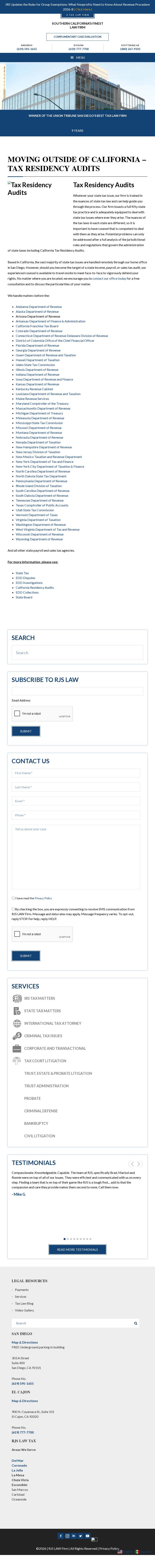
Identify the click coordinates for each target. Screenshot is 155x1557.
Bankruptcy (36, 1123)
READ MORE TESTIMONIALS (77, 1249)
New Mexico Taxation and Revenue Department (49, 457)
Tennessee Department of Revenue (40, 500)
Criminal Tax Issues (43, 1036)
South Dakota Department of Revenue (42, 495)
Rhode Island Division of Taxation (39, 486)
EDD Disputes (25, 578)
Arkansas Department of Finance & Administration (50, 321)
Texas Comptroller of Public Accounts (42, 505)
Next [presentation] (139, 1164)
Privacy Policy (43, 898)
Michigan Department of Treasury (39, 413)
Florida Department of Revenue (37, 345)
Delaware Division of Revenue (87, 336)
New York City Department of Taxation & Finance (50, 466)
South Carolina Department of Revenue (42, 491)
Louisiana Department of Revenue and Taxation (48, 394)
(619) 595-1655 (27, 49)
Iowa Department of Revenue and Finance (44, 379)
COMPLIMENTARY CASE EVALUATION (77, 36)
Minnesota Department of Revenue (40, 418)
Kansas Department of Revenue (37, 384)
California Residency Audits (35, 587)
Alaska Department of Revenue (37, 311)
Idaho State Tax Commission (35, 365)
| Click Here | (83, 9)
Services (20, 1296)
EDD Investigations (29, 583)
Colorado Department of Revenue (39, 331)
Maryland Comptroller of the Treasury (42, 403)
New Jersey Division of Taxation (38, 452)
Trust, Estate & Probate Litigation (58, 1073)
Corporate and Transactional (55, 1048)
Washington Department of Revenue (41, 524)
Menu (80, 57)
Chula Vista (20, 1480)
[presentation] (42, 934)
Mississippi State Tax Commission (39, 423)
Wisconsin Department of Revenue (40, 534)
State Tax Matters (42, 1011)
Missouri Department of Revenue (39, 428)
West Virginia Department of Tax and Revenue (48, 529)
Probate (32, 1098)
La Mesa (18, 1475)
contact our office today (110, 278)
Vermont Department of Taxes (37, 515)
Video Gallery (24, 1310)
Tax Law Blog (24, 1303)
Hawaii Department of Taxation (38, 360)
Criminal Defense (41, 1111)
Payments (22, 1289)
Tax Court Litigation (45, 1061)
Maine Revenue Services (32, 398)
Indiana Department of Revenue (37, 374)
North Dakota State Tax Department (41, 476)
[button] (64, 1239)
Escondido (19, 1485)
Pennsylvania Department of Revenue (41, 481)
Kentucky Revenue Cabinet (34, 389)
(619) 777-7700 (79, 49)
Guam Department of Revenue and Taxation (46, 355)
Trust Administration (46, 1086)
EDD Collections (27, 592)
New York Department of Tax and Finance (44, 461)
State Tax (22, 573)
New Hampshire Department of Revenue (44, 447)
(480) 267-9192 (130, 49)
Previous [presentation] (131, 1164)
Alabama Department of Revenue (39, 306)
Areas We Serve (24, 1449)
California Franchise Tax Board (37, 326)
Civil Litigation (39, 1136)
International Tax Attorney (52, 1023)
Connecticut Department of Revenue (41, 336)
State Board (24, 597)
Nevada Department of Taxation (38, 442)
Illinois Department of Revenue (37, 369)
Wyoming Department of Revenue (39, 539)
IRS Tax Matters (39, 998)
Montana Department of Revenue (39, 432)
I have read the (33, 898)
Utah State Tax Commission (35, 510)
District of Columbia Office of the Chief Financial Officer (55, 340)
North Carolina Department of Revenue (43, 471)
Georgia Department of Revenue (38, 350)
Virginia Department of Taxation (38, 520)
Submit (26, 731)
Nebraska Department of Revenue (39, 437)
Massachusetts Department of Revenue (43, 408)
